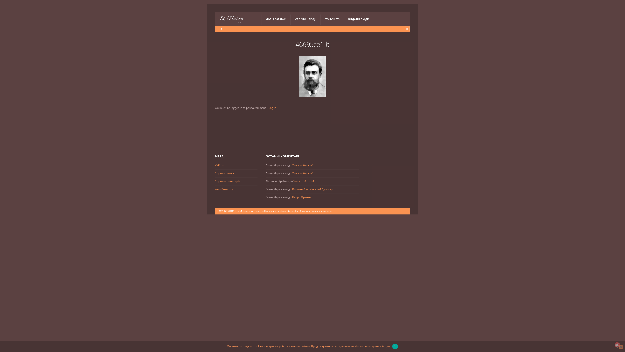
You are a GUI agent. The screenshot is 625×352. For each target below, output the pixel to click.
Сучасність (332, 19)
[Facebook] (222, 29)
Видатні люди (358, 19)
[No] (621, 347)
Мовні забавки (276, 19)
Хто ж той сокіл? (302, 165)
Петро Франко (301, 197)
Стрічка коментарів (227, 181)
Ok (395, 346)
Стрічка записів (225, 173)
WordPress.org (224, 189)
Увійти (219, 165)
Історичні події (305, 19)
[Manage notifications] (617, 344)
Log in (272, 108)
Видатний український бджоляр (312, 189)
